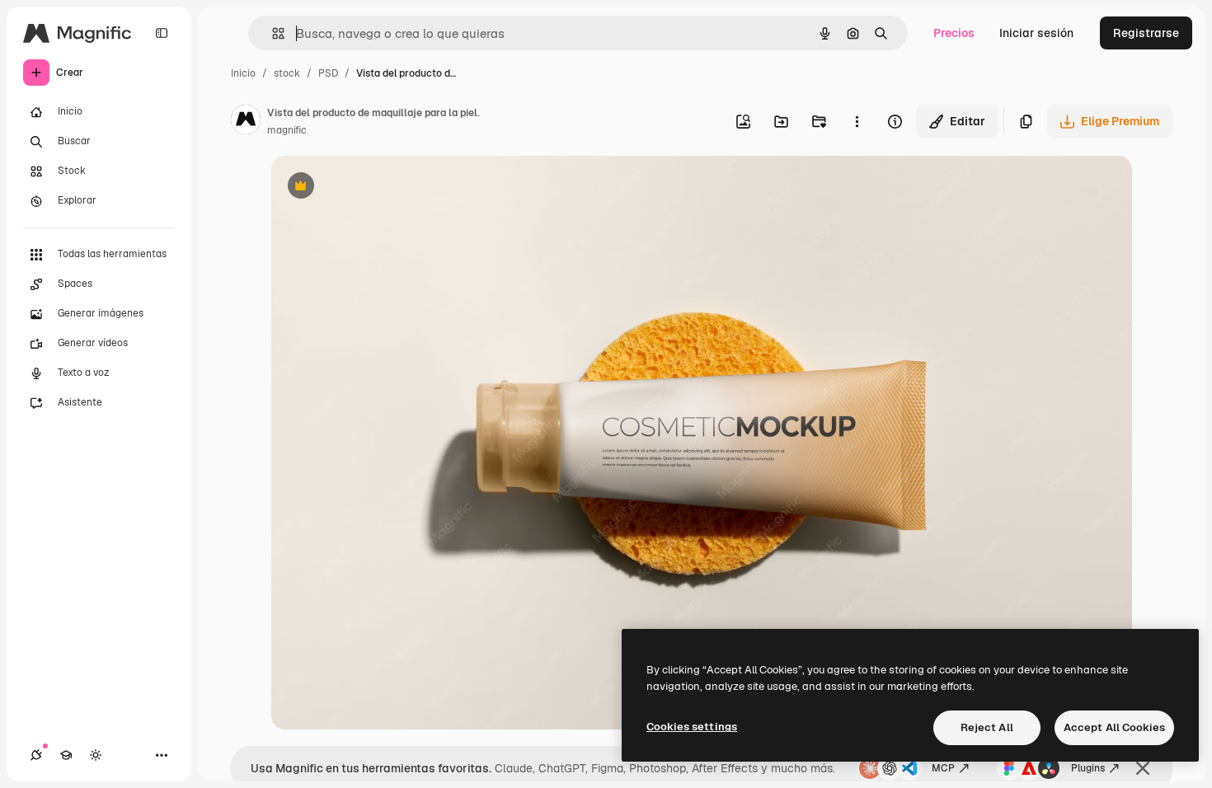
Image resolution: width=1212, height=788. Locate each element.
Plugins (1088, 768)
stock (287, 73)
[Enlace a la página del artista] (246, 122)
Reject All (987, 727)
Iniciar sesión (1036, 33)
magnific (287, 130)
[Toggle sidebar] (161, 33)
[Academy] (66, 755)
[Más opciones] (856, 121)
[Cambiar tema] (95, 755)
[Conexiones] (36, 755)
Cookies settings (691, 727)
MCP (943, 768)
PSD (328, 73)
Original (377, 187)
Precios (954, 33)
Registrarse (1146, 33)
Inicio (243, 73)
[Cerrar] (1143, 768)
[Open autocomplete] (271, 33)
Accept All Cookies (1114, 727)
